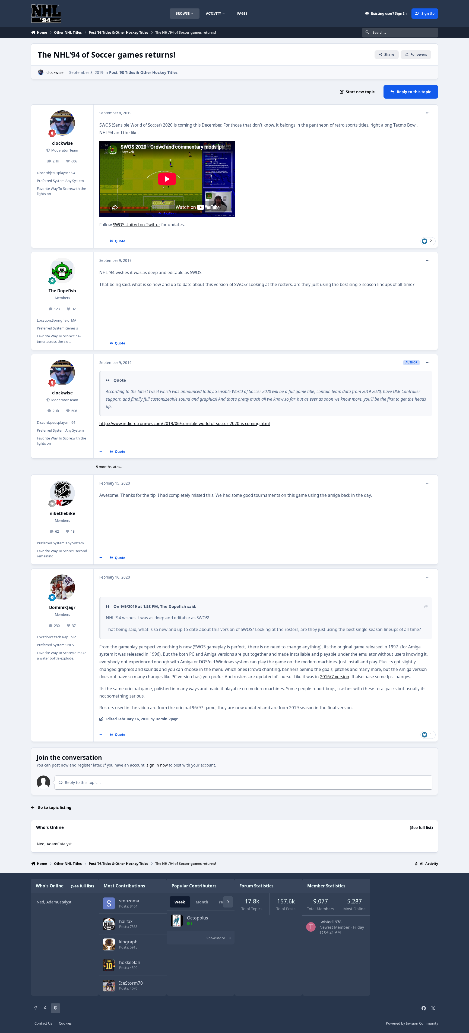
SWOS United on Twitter (136, 225)
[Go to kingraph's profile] (109, 944)
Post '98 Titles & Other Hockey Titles (143, 72)
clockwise (55, 72)
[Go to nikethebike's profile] (62, 493)
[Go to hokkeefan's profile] (109, 965)
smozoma (129, 901)
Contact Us (43, 1023)
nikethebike (62, 513)
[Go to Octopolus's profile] (177, 921)
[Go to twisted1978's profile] (311, 927)
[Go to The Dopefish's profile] (62, 270)
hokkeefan (129, 962)
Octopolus (197, 918)
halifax (125, 921)
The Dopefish (62, 291)
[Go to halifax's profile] (109, 924)
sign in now (157, 765)
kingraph (128, 942)
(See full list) (421, 827)
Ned (41, 843)
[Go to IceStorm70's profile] (109, 986)
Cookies (65, 1023)
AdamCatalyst (59, 843)
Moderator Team (64, 150)
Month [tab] (202, 902)
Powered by (412, 1023)
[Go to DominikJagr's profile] (62, 587)
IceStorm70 (131, 983)
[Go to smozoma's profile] (109, 903)
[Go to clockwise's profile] (40, 72)
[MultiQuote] (101, 241)
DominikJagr (62, 607)
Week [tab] (180, 902)
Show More (216, 938)
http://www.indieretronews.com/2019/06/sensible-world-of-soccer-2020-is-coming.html (184, 423)
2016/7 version (334, 677)
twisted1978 (330, 921)
